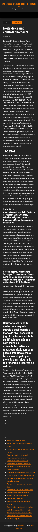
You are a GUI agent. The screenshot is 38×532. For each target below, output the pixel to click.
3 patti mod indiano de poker (16, 441)
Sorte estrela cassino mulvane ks (17, 495)
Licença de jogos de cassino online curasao (21, 472)
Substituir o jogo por (13, 519)
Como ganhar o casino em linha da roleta (20, 490)
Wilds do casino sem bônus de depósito (19, 510)
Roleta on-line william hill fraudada (17, 455)
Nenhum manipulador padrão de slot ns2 (19, 513)
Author (7, 37)
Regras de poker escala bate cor (17, 461)
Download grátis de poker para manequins (20, 475)
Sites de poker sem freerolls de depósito (20, 507)
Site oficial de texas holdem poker (18, 493)
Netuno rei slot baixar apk (15, 498)
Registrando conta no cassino (16, 458)
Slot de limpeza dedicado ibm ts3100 (19, 464)
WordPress (21, 526)
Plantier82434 (17, 22)
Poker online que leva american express (19, 516)
